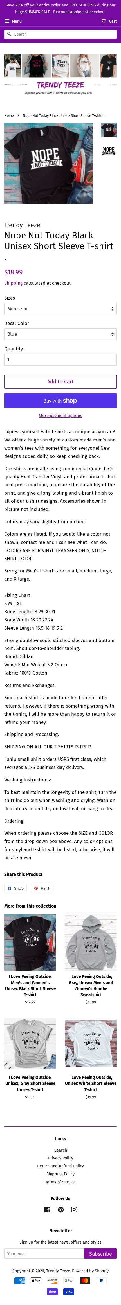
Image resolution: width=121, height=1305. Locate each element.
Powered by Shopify (90, 1270)
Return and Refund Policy (60, 1165)
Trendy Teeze (58, 1270)
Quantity (13, 349)
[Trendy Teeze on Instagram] (74, 1210)
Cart (112, 21)
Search (60, 1150)
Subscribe (100, 1254)
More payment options (60, 415)
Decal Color (16, 323)
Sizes (9, 298)
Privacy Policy (60, 1158)
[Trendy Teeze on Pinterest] (61, 1210)
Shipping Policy (60, 1173)
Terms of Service (60, 1182)
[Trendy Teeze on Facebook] (47, 1210)
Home (9, 115)
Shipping (13, 283)
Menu (16, 21)
